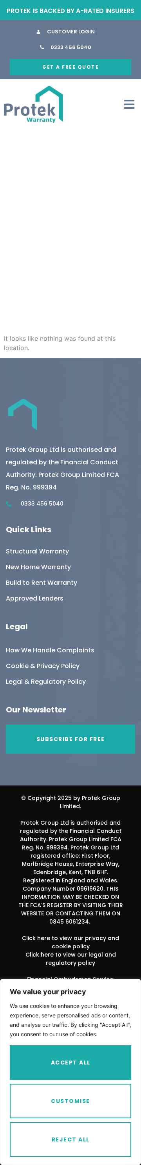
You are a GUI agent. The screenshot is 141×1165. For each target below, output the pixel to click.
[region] (70, 1072)
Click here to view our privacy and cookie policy (70, 942)
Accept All (70, 1062)
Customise (70, 1101)
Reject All (71, 1139)
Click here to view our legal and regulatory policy (70, 959)
